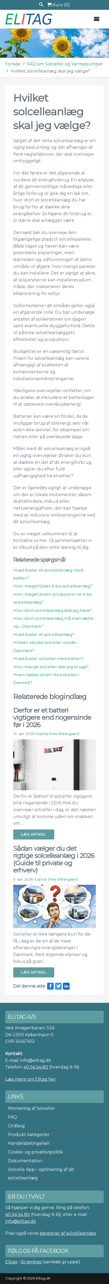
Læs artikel (33, 834)
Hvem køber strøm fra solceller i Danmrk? (46, 678)
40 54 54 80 (36, 1067)
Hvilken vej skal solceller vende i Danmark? (45, 646)
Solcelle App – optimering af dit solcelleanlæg (41, 1173)
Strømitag (31, 1261)
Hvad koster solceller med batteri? (48, 658)
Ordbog (16, 1125)
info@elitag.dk (20, 1221)
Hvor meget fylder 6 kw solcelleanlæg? (52, 586)
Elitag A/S (29, 19)
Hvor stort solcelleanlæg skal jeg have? (52, 610)
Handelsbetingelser (29, 1143)
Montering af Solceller (31, 1108)
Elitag (11, 1261)
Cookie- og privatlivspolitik (35, 1152)
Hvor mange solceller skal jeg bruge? (51, 666)
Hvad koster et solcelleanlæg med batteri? (48, 574)
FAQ (12, 1117)
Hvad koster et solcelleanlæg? (43, 634)
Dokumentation (25, 1160)
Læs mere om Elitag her (30, 1079)
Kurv (61, 4)
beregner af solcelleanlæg (68, 1233)
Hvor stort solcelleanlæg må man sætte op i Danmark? (53, 622)
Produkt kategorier (28, 1134)
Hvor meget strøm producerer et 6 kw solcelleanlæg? (52, 598)
